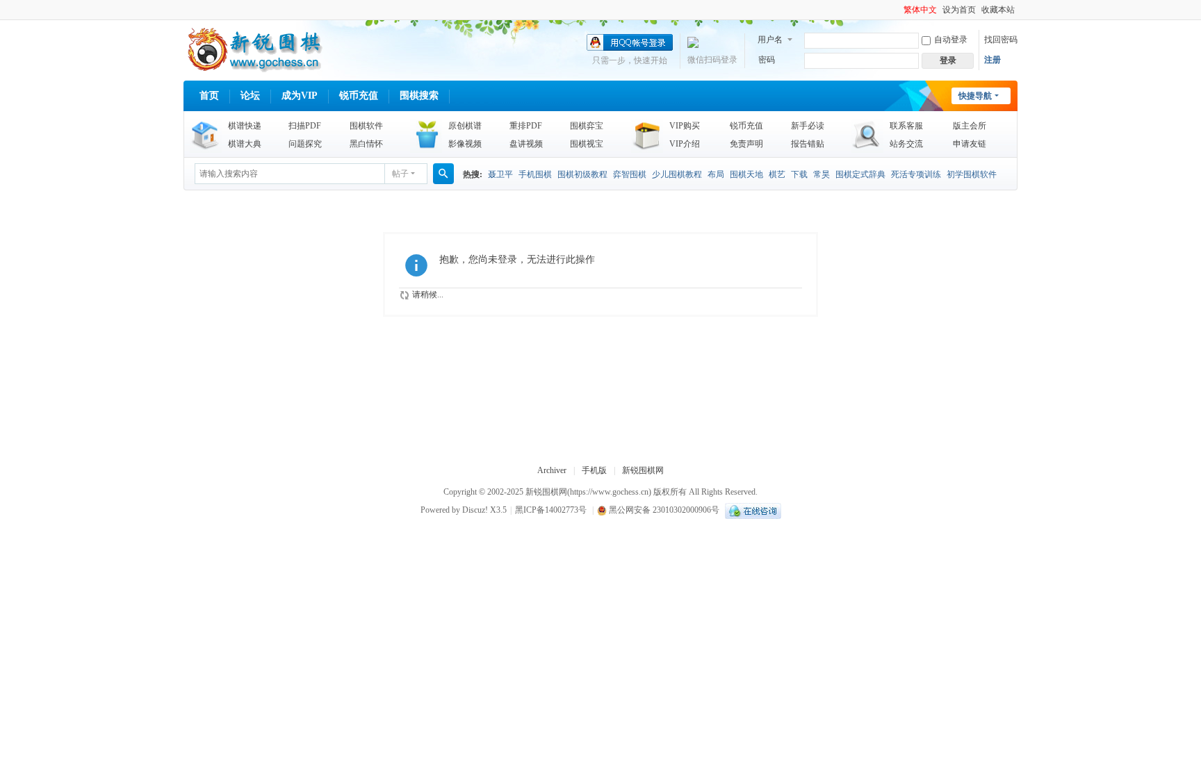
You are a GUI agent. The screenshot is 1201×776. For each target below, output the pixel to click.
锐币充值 (358, 95)
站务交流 (906, 144)
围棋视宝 (586, 144)
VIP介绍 (684, 144)
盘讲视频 (526, 144)
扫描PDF (304, 126)
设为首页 (959, 10)
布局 (716, 174)
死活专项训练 (916, 174)
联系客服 (906, 126)
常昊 (821, 174)
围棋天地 (746, 174)
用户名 (770, 39)
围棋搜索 (419, 95)
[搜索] (443, 173)
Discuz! (475, 510)
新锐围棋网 (643, 470)
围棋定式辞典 (860, 174)
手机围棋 (535, 174)
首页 (209, 95)
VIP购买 (684, 126)
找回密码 (1001, 39)
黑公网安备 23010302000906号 (663, 510)
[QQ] (751, 510)
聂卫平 (500, 174)
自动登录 (950, 39)
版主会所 (969, 126)
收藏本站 (998, 10)
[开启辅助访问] (897, 9)
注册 (992, 60)
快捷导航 (975, 96)
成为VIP (299, 95)
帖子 (400, 174)
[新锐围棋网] (252, 48)
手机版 (594, 470)
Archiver (551, 470)
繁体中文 (920, 10)
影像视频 (465, 144)
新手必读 (807, 126)
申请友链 (969, 144)
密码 (766, 60)
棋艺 (777, 174)
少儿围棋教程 (677, 174)
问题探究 (305, 144)
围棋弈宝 (586, 126)
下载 (799, 174)
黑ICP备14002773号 (551, 510)
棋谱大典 (244, 144)
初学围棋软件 (972, 174)
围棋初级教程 (582, 174)
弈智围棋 (629, 174)
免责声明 (746, 144)
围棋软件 (366, 126)
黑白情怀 (366, 144)
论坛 (250, 95)
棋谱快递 (244, 126)
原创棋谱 (465, 126)
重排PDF (525, 126)
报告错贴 (807, 144)
